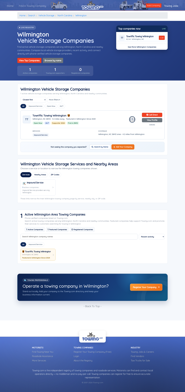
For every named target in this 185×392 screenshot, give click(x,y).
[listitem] (30, 71)
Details (152, 125)
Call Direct (153, 115)
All (23, 106)
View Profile (152, 120)
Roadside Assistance (42, 356)
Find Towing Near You (42, 352)
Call (161, 37)
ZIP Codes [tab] (55, 174)
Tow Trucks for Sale (140, 360)
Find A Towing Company (32, 5)
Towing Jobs (171, 5)
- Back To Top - (92, 306)
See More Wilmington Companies (142, 47)
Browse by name (53, 60)
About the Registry (83, 360)
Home (10, 5)
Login (76, 356)
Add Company (153, 5)
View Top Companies (29, 60)
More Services (39, 360)
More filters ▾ (54, 100)
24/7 (61, 106)
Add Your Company (124, 147)
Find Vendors (137, 356)
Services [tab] (26, 174)
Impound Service (35, 106)
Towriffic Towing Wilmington (140, 36)
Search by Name (101, 147)
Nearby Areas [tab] (40, 174)
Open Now (51, 106)
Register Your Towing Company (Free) (92, 352)
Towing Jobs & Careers (142, 352)
